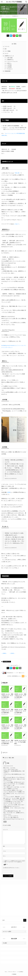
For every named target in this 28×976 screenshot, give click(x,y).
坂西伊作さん (10, 59)
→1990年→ (12, 653)
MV (5, 48)
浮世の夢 (17, 173)
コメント (5, 829)
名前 (4, 846)
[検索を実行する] (24, 920)
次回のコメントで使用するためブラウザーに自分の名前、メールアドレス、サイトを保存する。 (14, 861)
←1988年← (4, 653)
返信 (5, 821)
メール (4, 851)
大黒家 (8, 492)
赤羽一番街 (10, 57)
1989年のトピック (9, 55)
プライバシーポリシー (12, 971)
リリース (7, 46)
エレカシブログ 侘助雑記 (14, 2)
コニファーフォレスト (12, 61)
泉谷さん (9, 63)
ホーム (6, 971)
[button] (8, 36)
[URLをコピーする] (20, 36)
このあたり (16, 224)
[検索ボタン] (26, 2)
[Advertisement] (14, 899)
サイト (4, 856)
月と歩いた (10, 68)
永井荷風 (9, 67)
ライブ (6, 53)
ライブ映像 (7, 51)
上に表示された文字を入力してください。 (11, 867)
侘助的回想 (7, 71)
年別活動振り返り (5, 11)
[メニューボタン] (2, 2)
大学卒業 (9, 65)
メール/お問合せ (20, 971)
